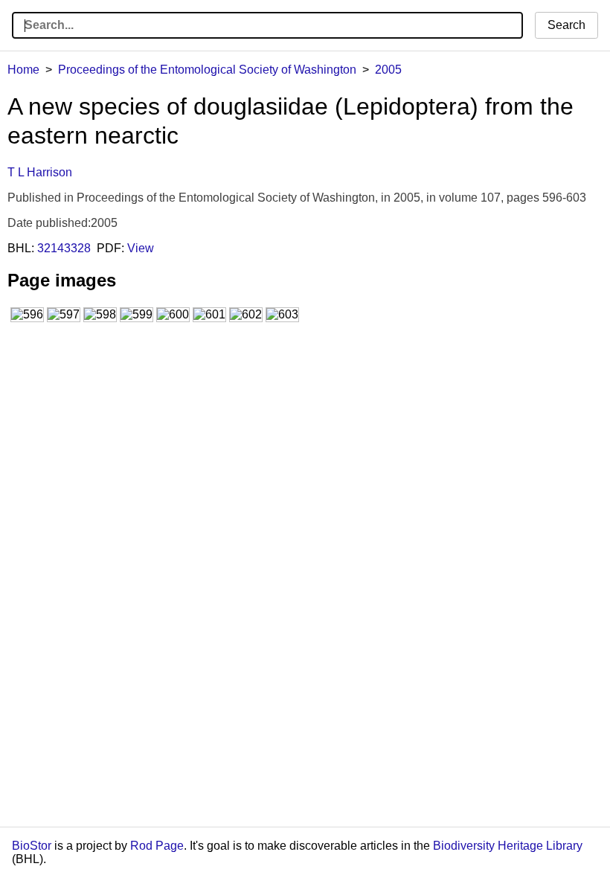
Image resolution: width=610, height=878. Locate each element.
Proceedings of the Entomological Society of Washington (207, 69)
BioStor (31, 845)
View (140, 248)
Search (566, 25)
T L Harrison (39, 172)
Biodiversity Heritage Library (507, 845)
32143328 (64, 248)
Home (23, 69)
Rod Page (157, 845)
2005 (388, 69)
